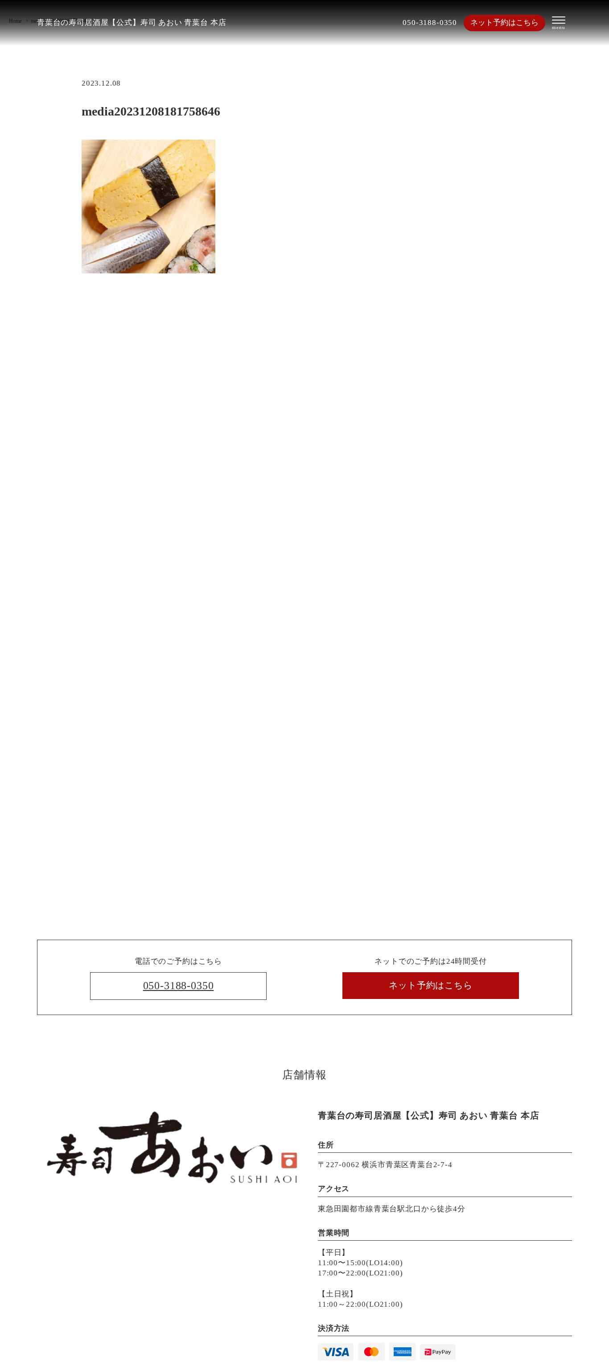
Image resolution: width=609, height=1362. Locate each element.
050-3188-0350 (430, 22)
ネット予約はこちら (504, 22)
